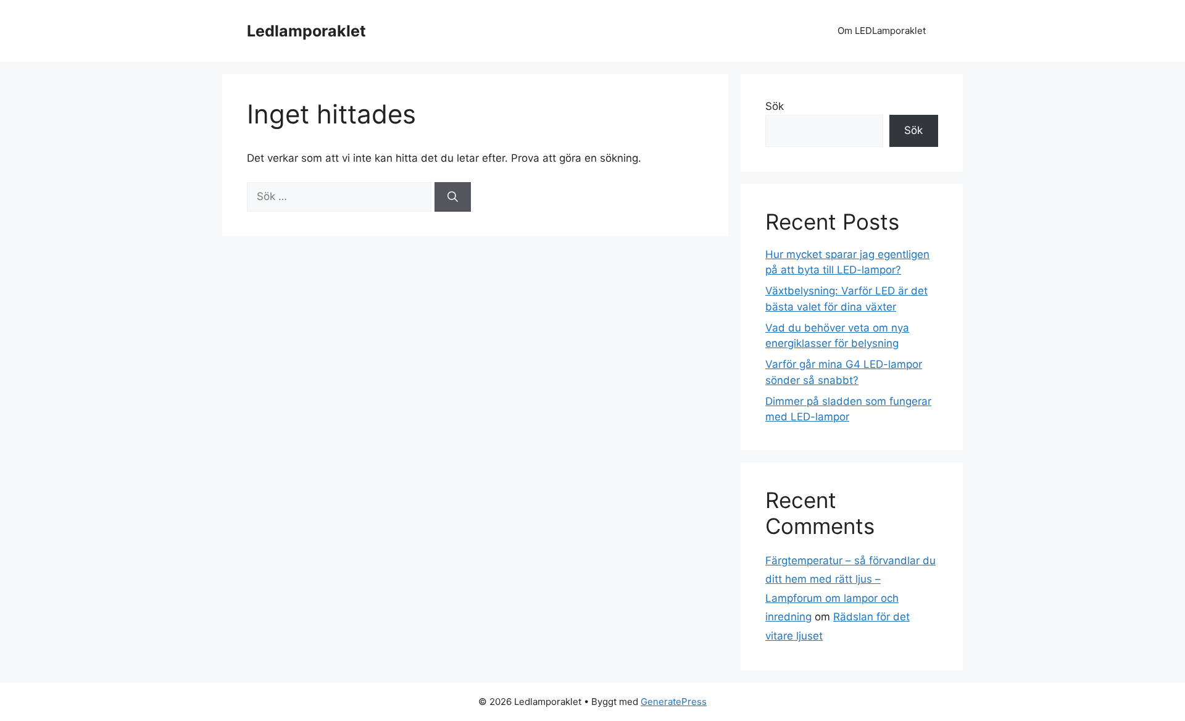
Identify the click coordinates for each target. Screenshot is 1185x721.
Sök (774, 106)
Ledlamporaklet (306, 31)
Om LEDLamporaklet (882, 30)
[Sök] (452, 197)
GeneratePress (674, 701)
